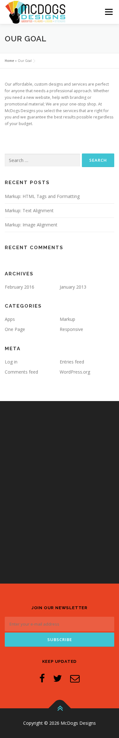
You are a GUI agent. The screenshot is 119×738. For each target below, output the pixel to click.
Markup (67, 319)
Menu (108, 12)
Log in (11, 362)
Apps (10, 319)
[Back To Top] (59, 708)
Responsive (71, 329)
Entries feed (72, 362)
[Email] (75, 678)
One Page (15, 329)
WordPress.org (75, 372)
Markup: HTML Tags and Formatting (42, 196)
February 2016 (19, 287)
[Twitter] (57, 678)
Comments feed (21, 372)
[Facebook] (42, 678)
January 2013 (73, 287)
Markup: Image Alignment (31, 225)
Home (9, 60)
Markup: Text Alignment (29, 210)
